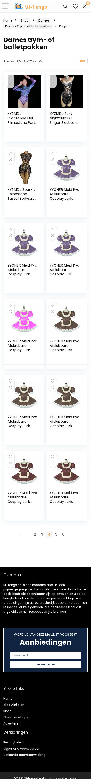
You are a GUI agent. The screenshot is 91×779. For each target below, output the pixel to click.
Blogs (7, 711)
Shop (24, 20)
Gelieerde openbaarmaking (24, 755)
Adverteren (12, 723)
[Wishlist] (75, 6)
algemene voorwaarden (21, 748)
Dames (43, 20)
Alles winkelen (13, 705)
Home (8, 20)
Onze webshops (15, 717)
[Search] (65, 6)
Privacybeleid (13, 742)
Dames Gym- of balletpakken (28, 26)
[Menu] (5, 6)
